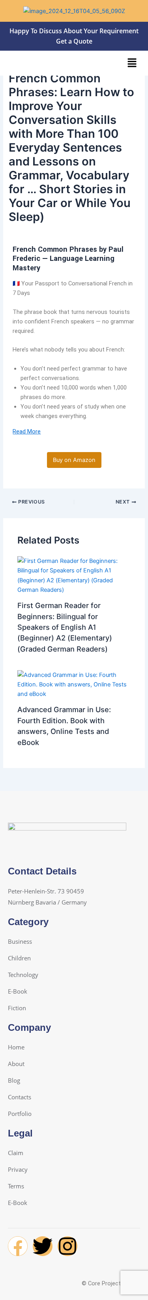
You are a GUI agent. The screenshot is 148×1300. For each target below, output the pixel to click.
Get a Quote (74, 41)
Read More (27, 431)
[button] (132, 63)
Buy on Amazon (74, 460)
